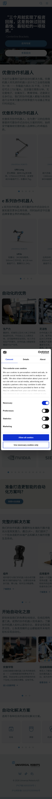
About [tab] (42, 359)
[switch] (45, 411)
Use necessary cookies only (26, 445)
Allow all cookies (26, 437)
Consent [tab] (9, 359)
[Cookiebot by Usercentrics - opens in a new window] (38, 352)
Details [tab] (26, 359)
